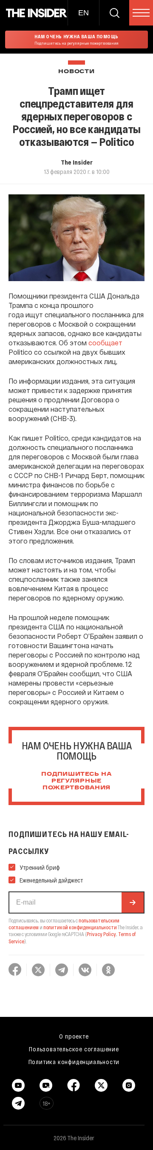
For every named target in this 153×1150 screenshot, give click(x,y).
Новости (76, 71)
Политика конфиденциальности (74, 1061)
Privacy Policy (101, 934)
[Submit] (133, 902)
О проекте (73, 1036)
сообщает (105, 343)
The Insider (77, 162)
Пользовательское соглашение (74, 1049)
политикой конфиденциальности (80, 927)
